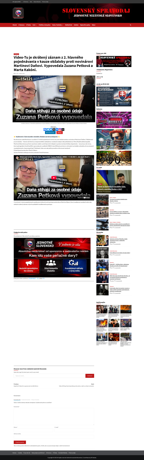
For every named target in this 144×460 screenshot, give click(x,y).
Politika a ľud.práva (44, 25)
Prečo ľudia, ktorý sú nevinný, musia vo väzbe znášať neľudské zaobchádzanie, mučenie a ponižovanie (119, 289)
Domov (14, 452)
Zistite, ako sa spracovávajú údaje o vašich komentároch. (55, 445)
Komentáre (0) (17, 399)
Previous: (26, 385)
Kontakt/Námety (62, 452)
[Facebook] (45, 129)
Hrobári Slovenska (113, 237)
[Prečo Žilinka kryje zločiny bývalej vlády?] (102, 252)
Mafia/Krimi (68, 25)
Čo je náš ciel (26, 452)
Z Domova (25, 1)
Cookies (20, 452)
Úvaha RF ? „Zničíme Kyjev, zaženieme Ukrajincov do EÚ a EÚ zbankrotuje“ (119, 265)
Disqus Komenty (35, 399)
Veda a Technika (57, 25)
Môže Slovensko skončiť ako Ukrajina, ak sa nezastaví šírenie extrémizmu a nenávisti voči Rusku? (120, 277)
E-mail (57, 427)
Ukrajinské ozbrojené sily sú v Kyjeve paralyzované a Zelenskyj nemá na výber (125, 315)
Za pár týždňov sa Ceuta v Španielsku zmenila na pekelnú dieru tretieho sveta (120, 212)
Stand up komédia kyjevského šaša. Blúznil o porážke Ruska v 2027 (112, 187)
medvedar (101, 191)
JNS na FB (99, 77)
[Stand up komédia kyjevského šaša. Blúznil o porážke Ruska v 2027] (113, 181)
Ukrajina (100, 184)
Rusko (111, 197)
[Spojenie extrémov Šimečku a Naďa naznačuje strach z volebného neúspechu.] (102, 240)
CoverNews (86, 457)
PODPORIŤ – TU (34, 278)
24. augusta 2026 (107, 191)
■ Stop (59, 132)
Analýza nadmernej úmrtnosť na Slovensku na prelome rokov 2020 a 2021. (101, 343)
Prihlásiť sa (99, 73)
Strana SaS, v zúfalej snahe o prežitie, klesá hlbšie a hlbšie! (125, 328)
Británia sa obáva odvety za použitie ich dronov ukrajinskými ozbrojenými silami (120, 224)
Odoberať (89, 375)
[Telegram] (48, 129)
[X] (54, 129)
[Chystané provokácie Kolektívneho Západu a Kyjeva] (102, 200)
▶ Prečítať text (50, 132)
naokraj (112, 281)
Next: (76, 385)
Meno (16, 427)
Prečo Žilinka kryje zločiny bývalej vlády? (120, 253)
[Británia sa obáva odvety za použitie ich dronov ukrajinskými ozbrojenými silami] (102, 224)
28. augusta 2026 (117, 244)
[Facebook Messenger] (51, 129)
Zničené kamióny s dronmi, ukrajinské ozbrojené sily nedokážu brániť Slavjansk (101, 329)
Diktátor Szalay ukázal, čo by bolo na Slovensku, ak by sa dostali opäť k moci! (113, 315)
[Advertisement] (72, 38)
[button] (130, 25)
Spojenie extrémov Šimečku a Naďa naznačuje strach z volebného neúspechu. (118, 240)
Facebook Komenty (25, 399)
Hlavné (15, 25)
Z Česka (28, 25)
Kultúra (76, 25)
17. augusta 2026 (117, 203)
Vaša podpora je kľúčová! (38, 452)
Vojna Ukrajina (37, 1)
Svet (31, 1)
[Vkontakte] (57, 129)
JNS (15, 73)
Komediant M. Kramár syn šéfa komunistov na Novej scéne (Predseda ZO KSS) (113, 329)
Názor (93, 25)
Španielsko (112, 210)
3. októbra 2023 (21, 73)
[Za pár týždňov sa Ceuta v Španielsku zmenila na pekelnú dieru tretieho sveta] (102, 212)
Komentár (17, 406)
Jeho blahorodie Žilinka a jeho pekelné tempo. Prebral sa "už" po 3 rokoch (113, 343)
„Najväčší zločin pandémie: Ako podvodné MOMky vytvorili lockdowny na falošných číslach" (125, 343)
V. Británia (118, 222)
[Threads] (63, 129)
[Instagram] (60, 129)
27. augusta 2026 (117, 254)
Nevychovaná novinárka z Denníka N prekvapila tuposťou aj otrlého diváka (101, 315)
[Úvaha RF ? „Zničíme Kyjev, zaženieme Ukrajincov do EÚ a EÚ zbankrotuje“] (102, 265)
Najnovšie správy (85, 25)
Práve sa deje (45, 1)
